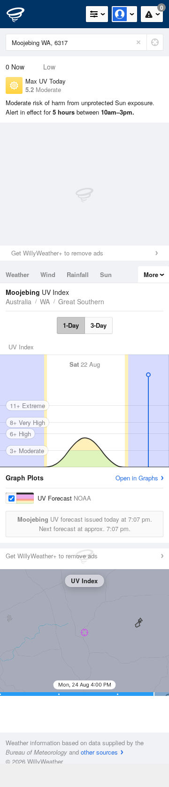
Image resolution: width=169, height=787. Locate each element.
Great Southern (81, 301)
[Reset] (138, 42)
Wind (47, 274)
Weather (17, 274)
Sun (106, 274)
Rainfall (78, 274)
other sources (99, 752)
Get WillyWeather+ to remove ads (57, 252)
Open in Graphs (136, 477)
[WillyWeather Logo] (21, 14)
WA (45, 301)
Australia (18, 301)
